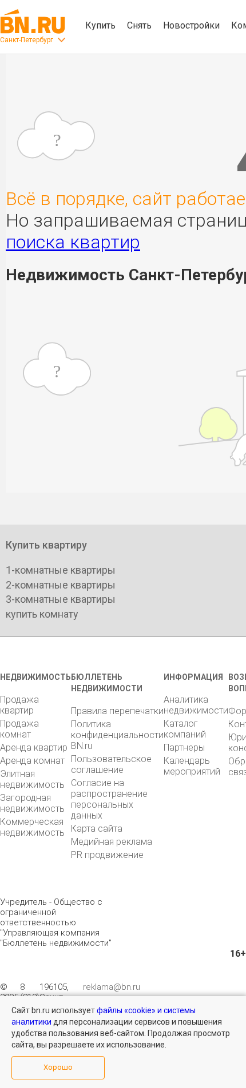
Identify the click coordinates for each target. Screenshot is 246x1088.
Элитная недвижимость (32, 779)
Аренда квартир (34, 747)
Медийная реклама (111, 841)
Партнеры (184, 747)
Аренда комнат (32, 760)
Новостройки (191, 25)
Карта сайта (96, 828)
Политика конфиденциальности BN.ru (117, 735)
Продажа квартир (19, 705)
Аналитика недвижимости (196, 705)
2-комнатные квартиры (61, 585)
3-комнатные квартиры (61, 599)
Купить (100, 25)
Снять (139, 25)
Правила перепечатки (117, 711)
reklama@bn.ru (111, 987)
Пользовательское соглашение (111, 764)
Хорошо (58, 1067)
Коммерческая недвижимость (32, 827)
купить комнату (42, 614)
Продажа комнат (19, 729)
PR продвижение (107, 854)
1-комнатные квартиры (61, 570)
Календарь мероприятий (192, 766)
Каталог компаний (185, 729)
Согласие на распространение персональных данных (109, 799)
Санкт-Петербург (26, 40)
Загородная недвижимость (32, 803)
